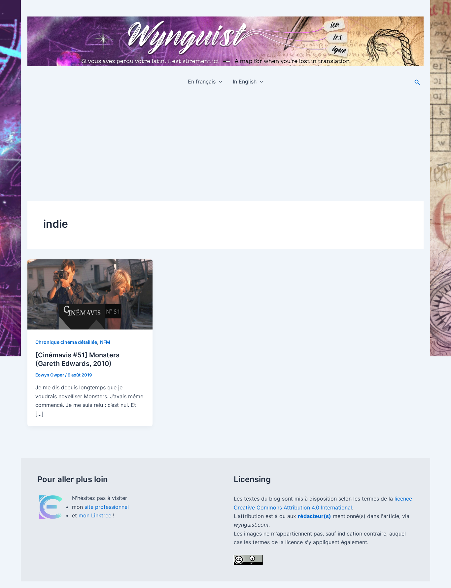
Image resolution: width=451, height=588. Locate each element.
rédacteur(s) (314, 516)
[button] (219, 81)
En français (202, 81)
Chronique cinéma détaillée (66, 342)
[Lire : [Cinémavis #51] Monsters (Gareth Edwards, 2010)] (90, 294)
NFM (105, 342)
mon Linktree (96, 515)
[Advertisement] (225, 141)
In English (245, 81)
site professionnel (107, 507)
